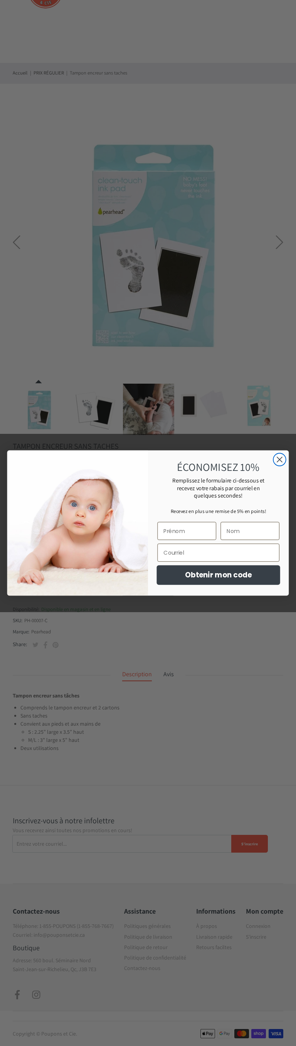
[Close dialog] (279, 459)
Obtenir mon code (218, 575)
